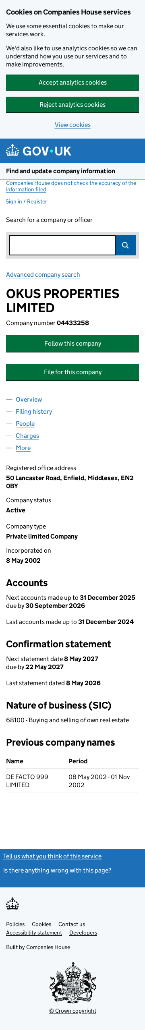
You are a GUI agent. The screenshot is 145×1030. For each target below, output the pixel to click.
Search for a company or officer (49, 220)
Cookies (41, 924)
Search (126, 245)
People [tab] (25, 423)
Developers (83, 932)
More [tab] (23, 448)
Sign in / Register (26, 201)
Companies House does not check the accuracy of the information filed (71, 186)
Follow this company (72, 343)
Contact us (71, 924)
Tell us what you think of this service (52, 856)
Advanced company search (43, 274)
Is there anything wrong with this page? (57, 870)
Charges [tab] (27, 435)
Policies (15, 924)
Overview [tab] (29, 399)
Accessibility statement (34, 932)
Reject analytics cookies (72, 104)
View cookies (73, 124)
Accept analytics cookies (73, 82)
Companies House (48, 947)
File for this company (73, 372)
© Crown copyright (72, 1010)
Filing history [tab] (34, 411)
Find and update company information (60, 171)
